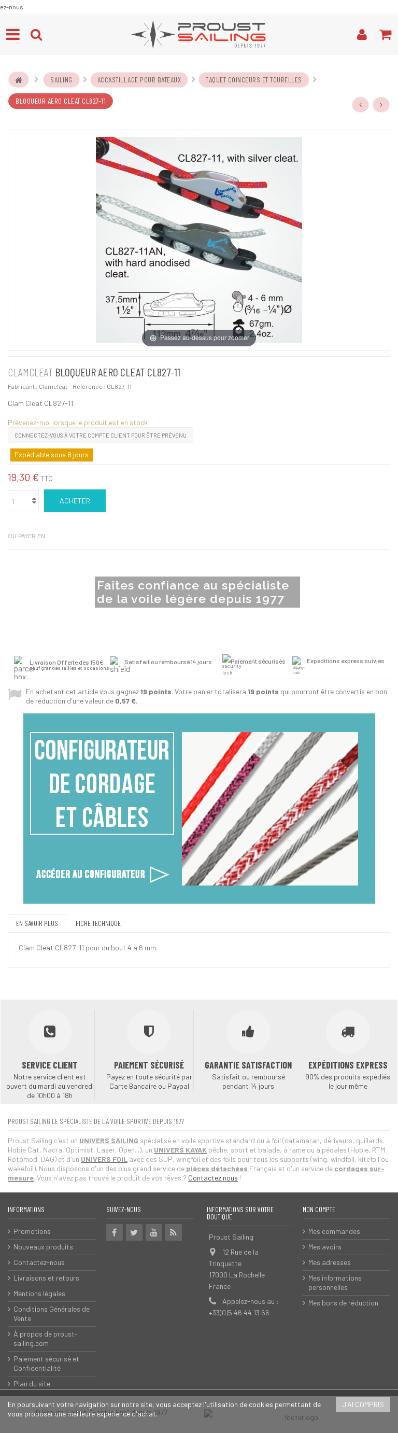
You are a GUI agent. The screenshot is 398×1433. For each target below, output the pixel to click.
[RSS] (173, 1232)
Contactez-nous (39, 1262)
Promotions (32, 1231)
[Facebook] (114, 1232)
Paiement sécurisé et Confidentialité (46, 1363)
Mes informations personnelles (335, 1282)
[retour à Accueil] (18, 80)
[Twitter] (134, 1232)
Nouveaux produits (43, 1246)
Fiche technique (98, 923)
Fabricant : (23, 386)
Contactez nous (213, 1177)
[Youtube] (154, 1232)
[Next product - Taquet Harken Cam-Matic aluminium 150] (381, 105)
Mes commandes (334, 1231)
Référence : (89, 386)
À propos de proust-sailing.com (45, 1338)
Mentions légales (39, 1293)
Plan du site (31, 1383)
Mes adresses (329, 1262)
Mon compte (319, 1209)
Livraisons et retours (46, 1277)
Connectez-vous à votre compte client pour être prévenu (101, 435)
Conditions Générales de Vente (51, 1313)
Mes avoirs (325, 1246)
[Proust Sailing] (199, 34)
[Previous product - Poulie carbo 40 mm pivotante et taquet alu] (360, 105)
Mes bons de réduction (343, 1302)
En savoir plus (37, 923)
